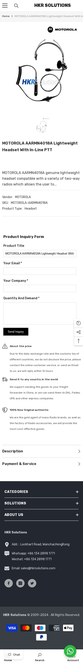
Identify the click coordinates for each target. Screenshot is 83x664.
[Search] (16, 5)
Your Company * (15, 281)
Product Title (13, 246)
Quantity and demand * (21, 298)
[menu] (5, 5)
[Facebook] (8, 583)
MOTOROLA (23, 197)
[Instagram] (20, 583)
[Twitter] (32, 583)
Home (6, 16)
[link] (40, 656)
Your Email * (12, 263)
